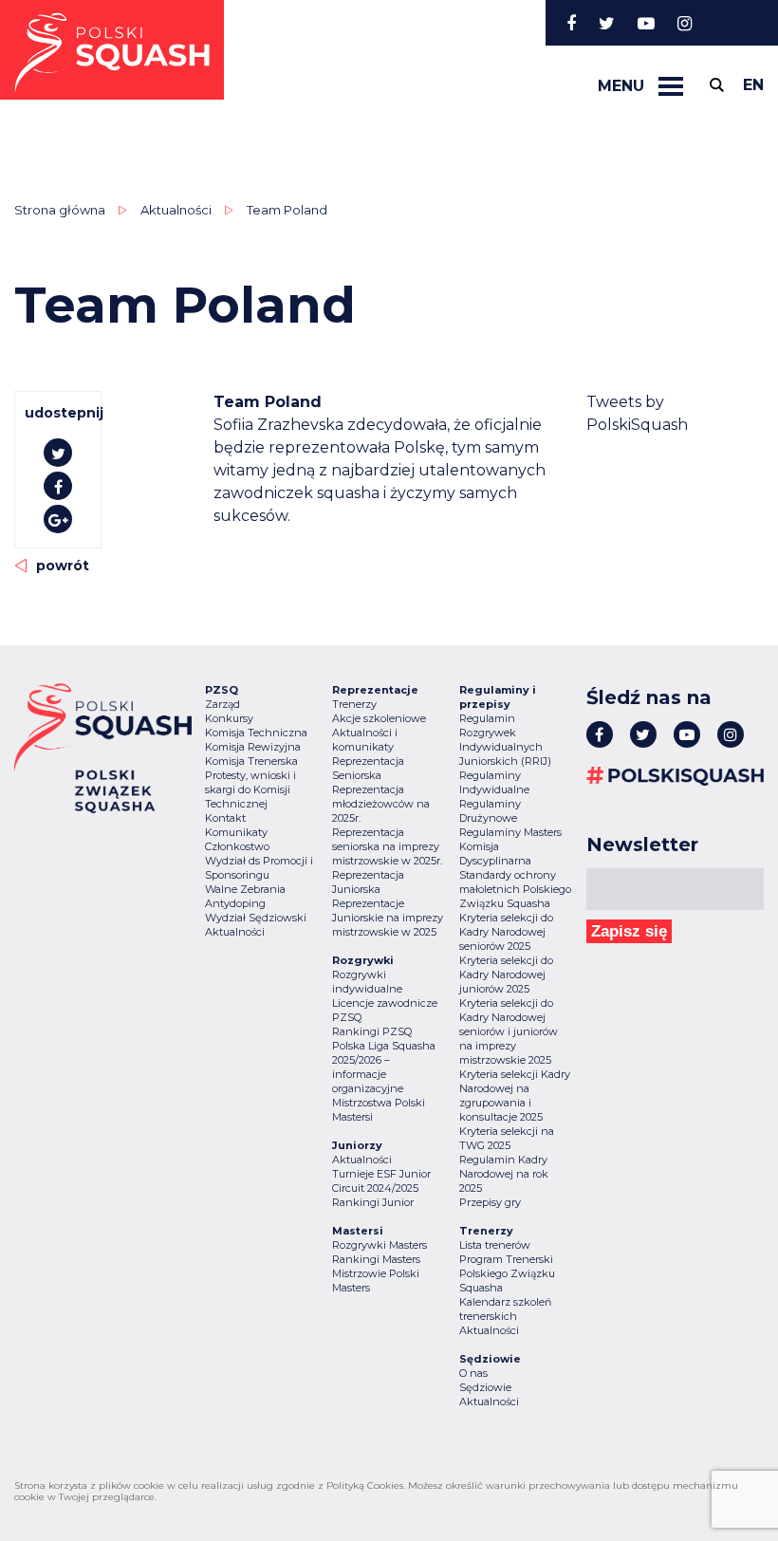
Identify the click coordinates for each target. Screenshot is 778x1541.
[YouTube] (646, 23)
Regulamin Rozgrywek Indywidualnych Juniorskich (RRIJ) (505, 740)
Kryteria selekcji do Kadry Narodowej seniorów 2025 (506, 932)
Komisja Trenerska (251, 761)
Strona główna (59, 209)
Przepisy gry (490, 1202)
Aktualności (176, 209)
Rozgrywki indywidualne (367, 981)
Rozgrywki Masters (379, 1245)
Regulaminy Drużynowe (490, 811)
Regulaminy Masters (510, 832)
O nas (473, 1373)
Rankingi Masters (376, 1259)
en (753, 85)
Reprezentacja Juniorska (368, 882)
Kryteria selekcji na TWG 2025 (506, 1138)
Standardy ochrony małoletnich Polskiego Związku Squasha (515, 889)
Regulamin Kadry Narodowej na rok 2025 (503, 1174)
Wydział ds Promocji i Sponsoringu (259, 868)
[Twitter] (606, 23)
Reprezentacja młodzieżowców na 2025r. (381, 804)
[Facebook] (571, 23)
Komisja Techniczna (256, 732)
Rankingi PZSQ (372, 1031)
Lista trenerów (494, 1245)
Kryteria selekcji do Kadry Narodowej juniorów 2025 (506, 974)
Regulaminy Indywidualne (494, 782)
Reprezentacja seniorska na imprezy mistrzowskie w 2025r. (387, 846)
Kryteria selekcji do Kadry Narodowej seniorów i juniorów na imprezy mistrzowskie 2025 (508, 1031)
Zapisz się (629, 931)
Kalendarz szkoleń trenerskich (505, 1309)
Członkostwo (237, 846)
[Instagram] (684, 23)
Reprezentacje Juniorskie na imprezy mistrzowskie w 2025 (387, 917)
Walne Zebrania (245, 889)
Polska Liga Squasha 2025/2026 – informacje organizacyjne (383, 1067)
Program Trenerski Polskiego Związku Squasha (507, 1273)
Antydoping (235, 903)
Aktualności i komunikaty (365, 739)
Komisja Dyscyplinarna (495, 853)
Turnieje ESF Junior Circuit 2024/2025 (381, 1181)
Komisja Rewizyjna (253, 746)
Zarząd (222, 704)
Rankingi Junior (373, 1202)
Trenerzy (354, 704)
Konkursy (229, 718)
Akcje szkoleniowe (379, 718)
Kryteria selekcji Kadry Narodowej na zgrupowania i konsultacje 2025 (514, 1095)
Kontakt (225, 818)
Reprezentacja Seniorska (368, 768)
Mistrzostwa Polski (378, 1102)
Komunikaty (236, 832)
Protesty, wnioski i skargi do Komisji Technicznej (250, 789)
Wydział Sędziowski (255, 917)
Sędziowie (485, 1387)
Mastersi (352, 1116)
